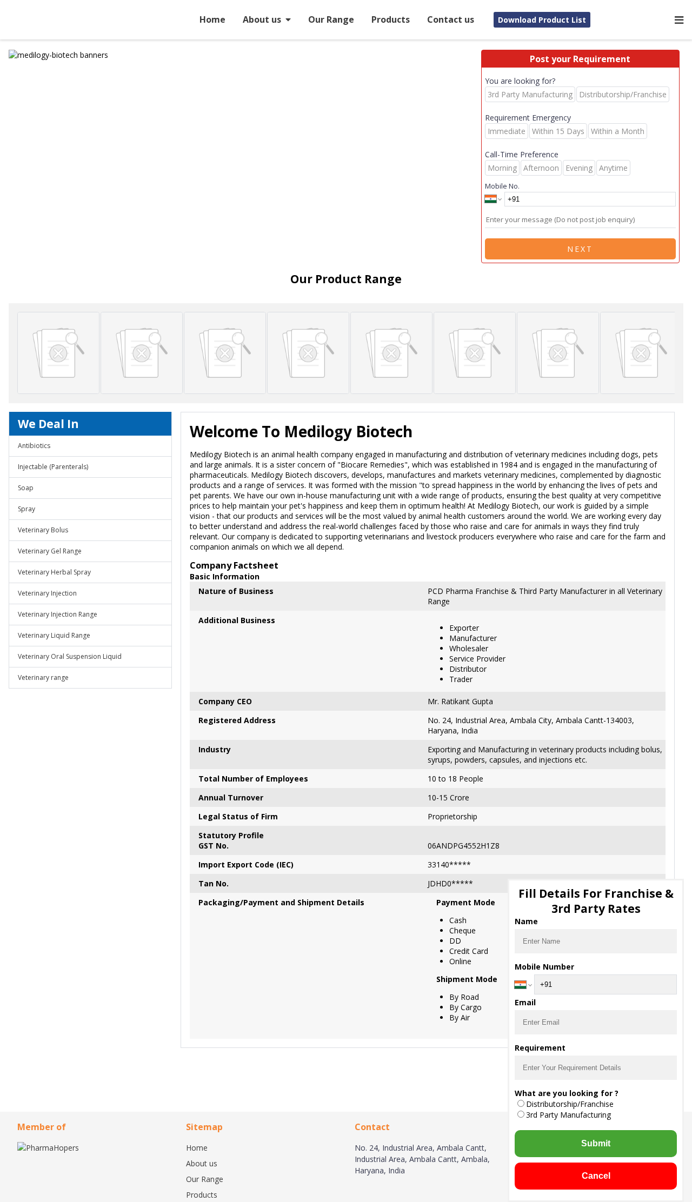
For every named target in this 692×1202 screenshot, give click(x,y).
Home (212, 19)
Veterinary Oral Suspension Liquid (70, 656)
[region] (245, 55)
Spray (26, 508)
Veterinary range (43, 677)
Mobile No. (502, 186)
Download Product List (542, 20)
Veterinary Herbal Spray (54, 572)
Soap (26, 487)
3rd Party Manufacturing (568, 1115)
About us (262, 19)
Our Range (331, 19)
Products (390, 19)
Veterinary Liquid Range (54, 635)
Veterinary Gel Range (50, 551)
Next (580, 249)
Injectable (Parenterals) (53, 466)
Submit (595, 1143)
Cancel (596, 1175)
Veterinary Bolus (43, 530)
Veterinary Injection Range (57, 614)
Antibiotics (34, 445)
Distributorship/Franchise (570, 1104)
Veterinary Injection (47, 593)
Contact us (450, 19)
